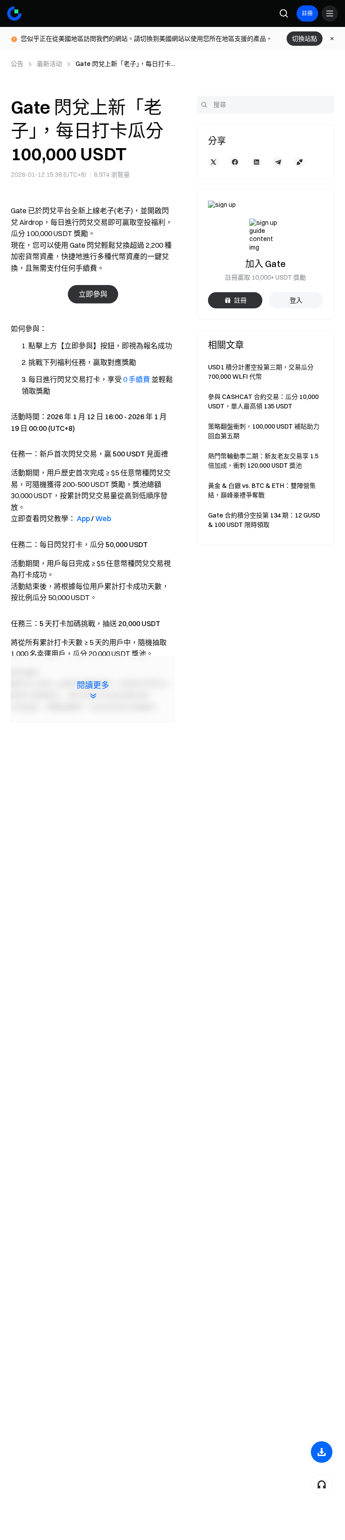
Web (103, 518)
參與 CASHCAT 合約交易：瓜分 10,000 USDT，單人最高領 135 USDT (263, 401)
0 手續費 (136, 379)
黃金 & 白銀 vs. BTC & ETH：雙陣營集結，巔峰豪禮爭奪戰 (262, 490)
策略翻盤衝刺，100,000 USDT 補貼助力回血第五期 (263, 431)
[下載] (321, 1452)
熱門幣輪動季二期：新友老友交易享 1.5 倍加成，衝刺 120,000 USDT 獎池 (263, 460)
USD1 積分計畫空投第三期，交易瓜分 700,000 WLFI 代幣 (261, 372)
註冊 (307, 13)
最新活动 (49, 64)
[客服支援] (321, 1484)
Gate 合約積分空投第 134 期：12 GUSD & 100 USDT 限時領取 (264, 520)
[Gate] (14, 13)
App (83, 518)
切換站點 (304, 38)
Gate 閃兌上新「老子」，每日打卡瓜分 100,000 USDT (123, 64)
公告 (17, 64)
